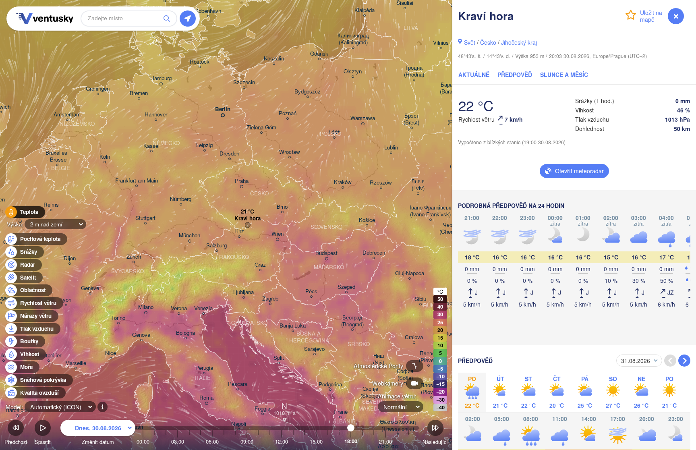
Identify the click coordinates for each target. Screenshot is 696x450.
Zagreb (270, 298)
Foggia (262, 408)
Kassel (151, 146)
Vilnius (441, 42)
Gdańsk (319, 53)
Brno (282, 206)
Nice (110, 353)
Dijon (70, 258)
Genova (141, 335)
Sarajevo (314, 349)
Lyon (65, 300)
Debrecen (373, 252)
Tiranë (340, 412)
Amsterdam (67, 114)
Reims (51, 204)
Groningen (98, 88)
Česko (488, 42)
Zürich (133, 256)
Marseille (75, 363)
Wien (277, 233)
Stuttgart (145, 218)
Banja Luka (293, 325)
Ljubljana (243, 292)
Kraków (343, 182)
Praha (242, 181)
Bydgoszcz (307, 91)
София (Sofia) (405, 375)
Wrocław (289, 152)
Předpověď (514, 75)
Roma (206, 397)
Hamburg (161, 78)
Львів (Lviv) (418, 185)
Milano (145, 307)
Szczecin (244, 82)
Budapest (326, 253)
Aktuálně (473, 75)
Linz (239, 231)
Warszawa (362, 118)
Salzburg (216, 245)
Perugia (204, 368)
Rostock (199, 61)
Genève (90, 288)
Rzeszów (381, 182)
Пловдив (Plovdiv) (431, 389)
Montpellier (48, 355)
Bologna (185, 333)
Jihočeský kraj (519, 42)
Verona (179, 308)
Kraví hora (247, 218)
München (189, 235)
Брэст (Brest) (411, 119)
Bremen (139, 93)
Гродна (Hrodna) (414, 71)
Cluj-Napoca (409, 273)
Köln (104, 156)
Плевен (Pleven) (428, 357)
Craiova (414, 337)
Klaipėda (364, 10)
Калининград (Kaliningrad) (353, 39)
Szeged (346, 287)
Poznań (287, 113)
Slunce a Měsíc (564, 75)
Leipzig (204, 145)
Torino (118, 318)
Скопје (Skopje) (370, 392)
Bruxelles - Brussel (57, 156)
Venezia (203, 308)
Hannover (156, 114)
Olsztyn (353, 71)
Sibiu (420, 299)
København (208, 11)
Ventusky (43, 18)
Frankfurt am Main (136, 180)
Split (278, 358)
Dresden (229, 153)
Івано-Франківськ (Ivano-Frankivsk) (430, 211)
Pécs (311, 291)
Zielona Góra (261, 127)
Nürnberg (180, 199)
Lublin (391, 147)
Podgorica (330, 384)
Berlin (222, 109)
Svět (469, 42)
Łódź (334, 132)
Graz (260, 264)
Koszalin (274, 58)
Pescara (237, 384)
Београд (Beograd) (352, 321)
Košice (367, 220)
